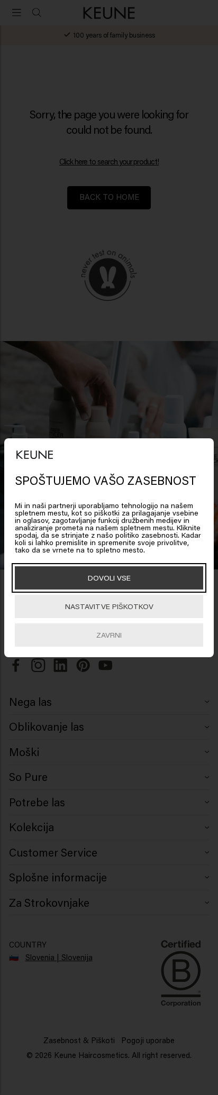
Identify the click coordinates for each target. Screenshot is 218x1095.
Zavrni (109, 635)
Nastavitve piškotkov (109, 606)
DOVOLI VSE (109, 578)
